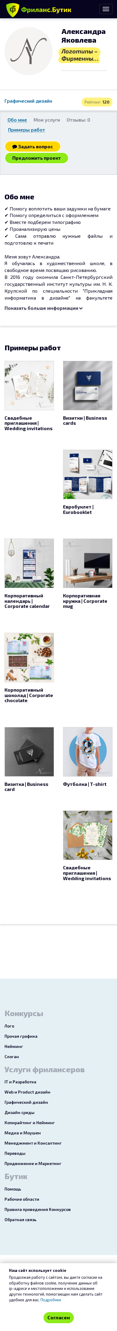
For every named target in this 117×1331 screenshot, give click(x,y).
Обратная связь (20, 1219)
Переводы (15, 1153)
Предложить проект (36, 158)
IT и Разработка (20, 1081)
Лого (9, 1025)
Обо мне (17, 119)
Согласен (58, 1317)
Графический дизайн (28, 101)
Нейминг (13, 1046)
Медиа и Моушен (22, 1132)
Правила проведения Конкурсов (37, 1209)
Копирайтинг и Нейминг (29, 1122)
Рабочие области (21, 1199)
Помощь (12, 1188)
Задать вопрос (35, 146)
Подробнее (50, 1299)
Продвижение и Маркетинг (33, 1163)
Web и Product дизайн (27, 1091)
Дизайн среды (19, 1112)
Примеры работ (26, 129)
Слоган (11, 1056)
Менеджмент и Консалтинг (33, 1142)
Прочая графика (21, 1036)
